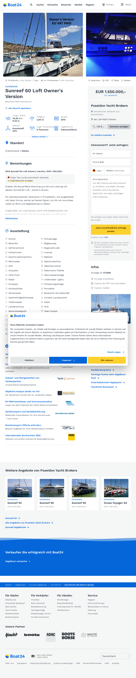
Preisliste (35, 600)
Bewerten (66, 4)
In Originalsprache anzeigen (20, 180)
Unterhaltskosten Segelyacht (106, 382)
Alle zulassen (107, 360)
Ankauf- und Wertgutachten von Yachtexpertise (22, 380)
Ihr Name (97, 153)
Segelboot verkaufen (16, 561)
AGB (106, 237)
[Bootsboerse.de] (68, 636)
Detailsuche (10, 600)
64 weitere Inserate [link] (101, 135)
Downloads (93, 613)
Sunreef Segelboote (15, 527)
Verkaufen (52, 4)
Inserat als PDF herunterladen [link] (110, 283)
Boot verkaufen (38, 603)
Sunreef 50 (14, 502)
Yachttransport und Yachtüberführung (25, 411)
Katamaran (11, 86)
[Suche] (31, 4)
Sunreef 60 (47, 502)
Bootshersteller (12, 613)
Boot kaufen (10, 607)
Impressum (22, 663)
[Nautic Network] (89, 635)
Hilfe (107, 663)
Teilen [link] (116, 80)
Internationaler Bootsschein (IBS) (23, 435)
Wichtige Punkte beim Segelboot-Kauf (108, 376)
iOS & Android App (96, 603)
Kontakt (115, 663)
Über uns (9, 663)
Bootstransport (12, 617)
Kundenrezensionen (40, 617)
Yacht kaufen (11, 610)
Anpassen (66, 360)
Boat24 (8, 585)
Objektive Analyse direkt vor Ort (22, 391)
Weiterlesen (11, 218)
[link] (19, 493)
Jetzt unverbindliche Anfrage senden (110, 230)
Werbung (92, 610)
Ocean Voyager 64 (115, 502)
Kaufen (40, 4)
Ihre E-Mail (98, 162)
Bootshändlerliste (65, 603)
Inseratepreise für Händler (69, 607)
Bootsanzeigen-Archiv (41, 613)
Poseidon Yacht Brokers (109, 106)
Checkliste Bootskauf (102, 387)
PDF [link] (107, 80)
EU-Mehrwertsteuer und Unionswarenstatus (28, 401)
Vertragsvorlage (38, 610)
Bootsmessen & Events (98, 607)
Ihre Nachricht (100, 179)
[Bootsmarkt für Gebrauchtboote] (12, 5)
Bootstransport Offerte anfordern (23, 425)
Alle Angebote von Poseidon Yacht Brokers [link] (27, 522)
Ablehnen (29, 360)
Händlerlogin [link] (63, 600)
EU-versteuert (110, 95)
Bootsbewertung (38, 607)
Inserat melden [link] (102, 288)
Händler (78, 4)
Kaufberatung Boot (101, 370)
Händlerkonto (63, 610)
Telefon (115, 170)
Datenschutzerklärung (40, 663)
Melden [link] (127, 80)
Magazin (90, 4)
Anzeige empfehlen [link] (104, 279)
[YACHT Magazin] (11, 635)
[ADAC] (51, 637)
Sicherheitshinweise (92, 663)
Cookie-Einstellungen (63, 663)
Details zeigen (114, 352)
